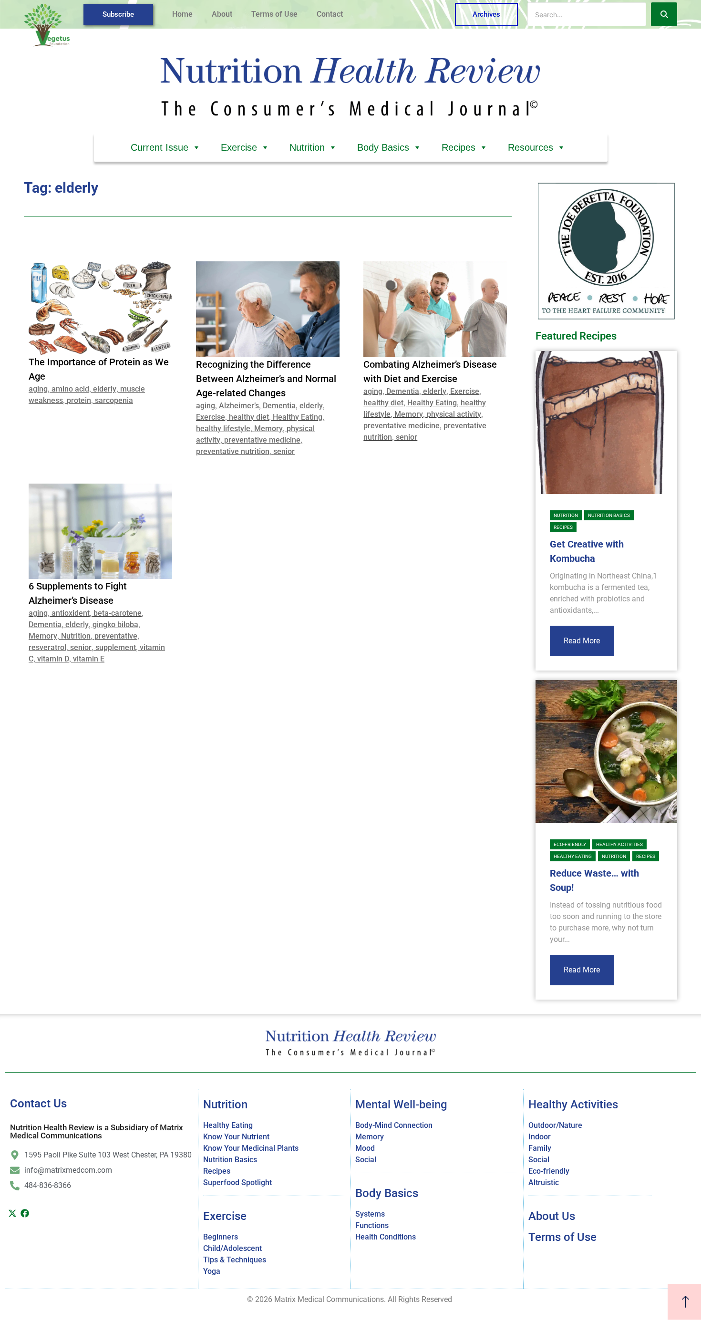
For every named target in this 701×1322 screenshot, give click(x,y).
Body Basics (383, 147)
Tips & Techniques (234, 1259)
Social (365, 1159)
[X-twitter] (12, 1213)
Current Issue (159, 147)
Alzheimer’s (239, 405)
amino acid (70, 388)
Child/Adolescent (232, 1248)
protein (79, 400)
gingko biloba (115, 624)
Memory (268, 428)
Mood (365, 1148)
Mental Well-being (401, 1104)
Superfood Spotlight (237, 1182)
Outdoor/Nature (555, 1125)
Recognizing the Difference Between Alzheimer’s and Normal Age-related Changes (266, 379)
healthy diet (249, 417)
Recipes (458, 147)
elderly (104, 388)
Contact (330, 14)
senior (284, 451)
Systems (370, 1214)
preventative (115, 635)
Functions (372, 1225)
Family (539, 1148)
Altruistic (543, 1182)
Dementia (279, 405)
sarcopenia (114, 400)
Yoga (211, 1271)
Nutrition (307, 147)
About (222, 14)
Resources (530, 147)
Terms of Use (274, 14)
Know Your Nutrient (236, 1136)
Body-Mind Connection (394, 1125)
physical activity (454, 414)
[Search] (664, 14)
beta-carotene (117, 613)
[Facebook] (25, 1213)
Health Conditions (385, 1236)
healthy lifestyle (223, 428)
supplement (115, 647)
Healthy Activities (619, 844)
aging (38, 388)
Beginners (220, 1236)
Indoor (539, 1136)
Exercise (239, 147)
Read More (582, 640)
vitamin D (53, 658)
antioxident (71, 613)
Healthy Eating (297, 417)
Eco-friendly (570, 844)
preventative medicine (262, 439)
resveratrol (47, 647)
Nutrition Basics (609, 515)
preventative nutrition (232, 451)
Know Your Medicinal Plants (251, 1148)
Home (182, 14)
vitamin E (88, 658)
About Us (551, 1216)
